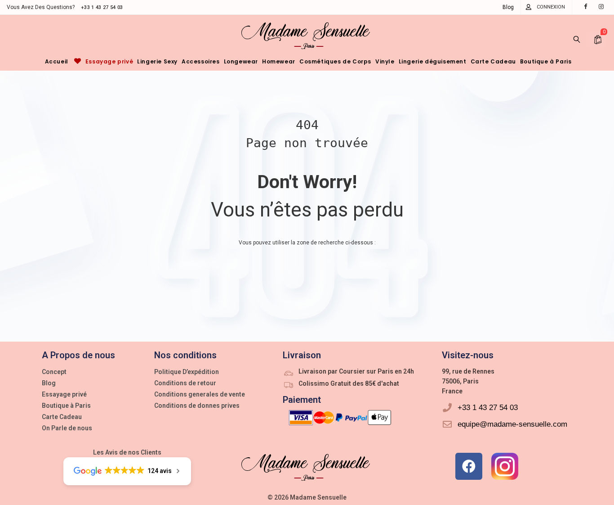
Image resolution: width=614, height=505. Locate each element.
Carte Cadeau (62, 416)
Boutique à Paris (66, 405)
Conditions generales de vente (199, 394)
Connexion (551, 7)
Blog (508, 7)
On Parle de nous (67, 428)
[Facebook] (468, 466)
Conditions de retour (185, 383)
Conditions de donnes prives (197, 405)
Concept (54, 371)
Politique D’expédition (186, 371)
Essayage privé (64, 394)
